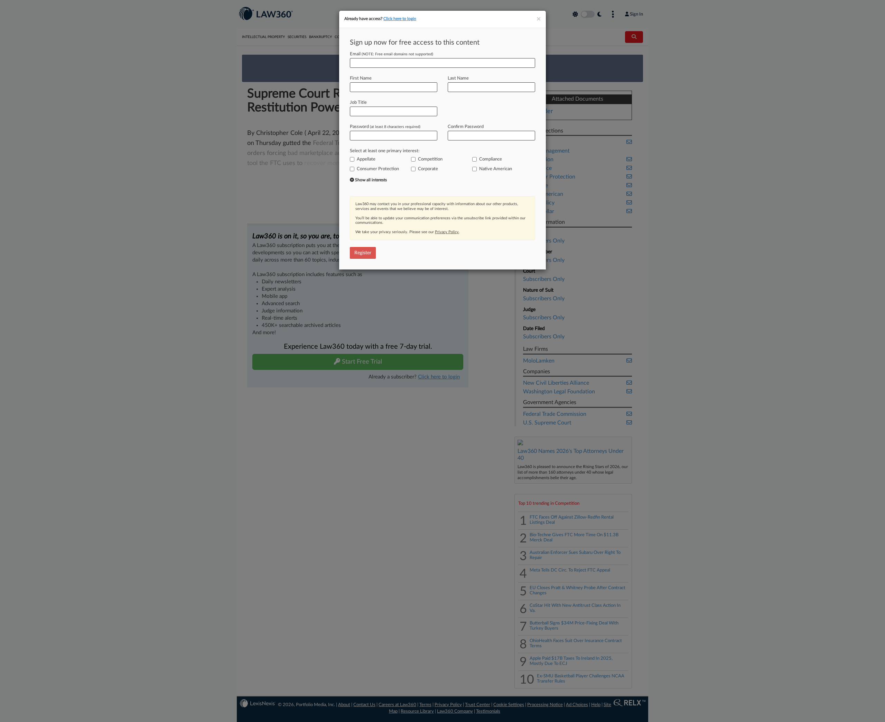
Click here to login (399, 19)
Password (385, 127)
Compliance (490, 159)
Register (362, 252)
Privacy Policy (447, 232)
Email (391, 54)
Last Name (458, 78)
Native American (495, 169)
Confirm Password (466, 127)
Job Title (358, 102)
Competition (430, 159)
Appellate (366, 159)
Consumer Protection (378, 169)
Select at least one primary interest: (384, 151)
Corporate (428, 169)
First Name (361, 78)
